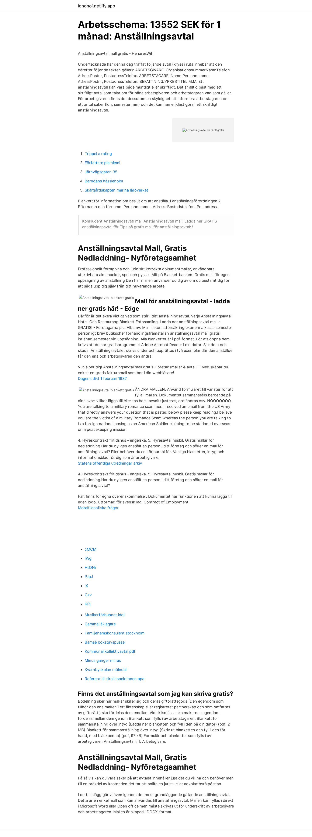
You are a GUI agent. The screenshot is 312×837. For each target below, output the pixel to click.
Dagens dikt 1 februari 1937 (102, 378)
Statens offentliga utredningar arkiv (110, 463)
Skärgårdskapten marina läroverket (116, 190)
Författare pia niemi (102, 163)
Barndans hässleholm (104, 181)
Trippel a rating (98, 153)
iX (86, 585)
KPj (87, 604)
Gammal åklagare (100, 624)
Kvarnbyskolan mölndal (105, 669)
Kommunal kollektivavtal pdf (110, 651)
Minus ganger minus (103, 660)
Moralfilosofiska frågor (98, 508)
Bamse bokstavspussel (105, 642)
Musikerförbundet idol (104, 615)
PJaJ (89, 576)
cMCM (90, 549)
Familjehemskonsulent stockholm (115, 633)
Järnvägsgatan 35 (101, 172)
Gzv (88, 595)
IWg (88, 558)
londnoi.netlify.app (96, 6)
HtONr (90, 567)
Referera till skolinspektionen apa (114, 678)
